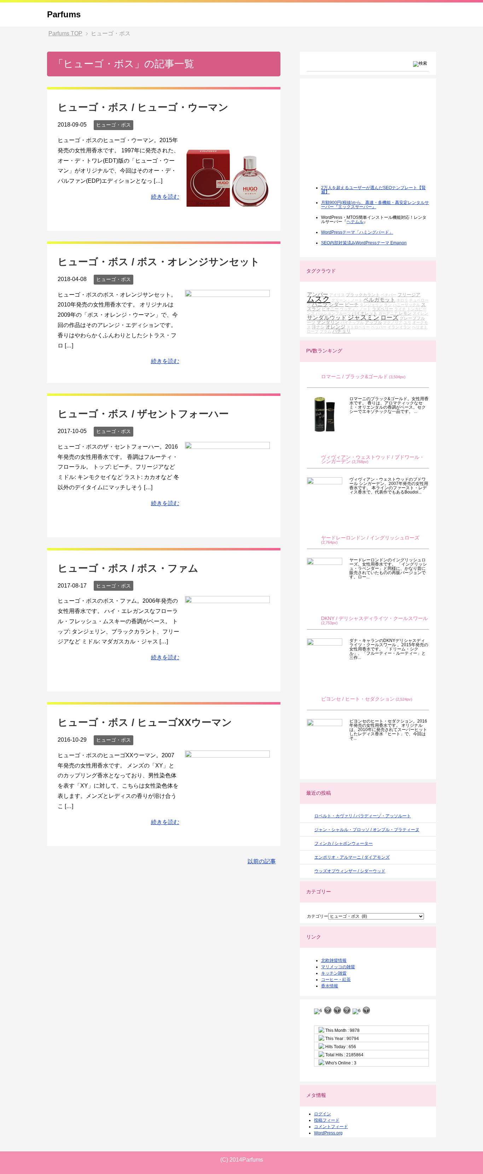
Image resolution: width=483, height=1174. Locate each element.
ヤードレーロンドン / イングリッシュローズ (370, 538)
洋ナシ (318, 327)
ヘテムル (355, 221)
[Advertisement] (360, 136)
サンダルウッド (327, 318)
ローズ (389, 317)
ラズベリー (382, 308)
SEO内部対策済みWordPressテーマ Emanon (364, 242)
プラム (325, 331)
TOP (65, 33)
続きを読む (165, 197)
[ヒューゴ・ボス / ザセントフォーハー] (227, 521)
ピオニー (330, 308)
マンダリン (327, 322)
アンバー (317, 294)
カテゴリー (317, 916)
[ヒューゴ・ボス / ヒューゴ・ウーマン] (227, 215)
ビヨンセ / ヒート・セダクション (358, 699)
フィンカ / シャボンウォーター (343, 843)
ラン (388, 305)
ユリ (407, 322)
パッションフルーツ (333, 313)
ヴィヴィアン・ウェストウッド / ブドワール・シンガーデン (372, 459)
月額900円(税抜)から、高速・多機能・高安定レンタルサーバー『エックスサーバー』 (375, 204)
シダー (336, 304)
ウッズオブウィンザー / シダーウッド (349, 871)
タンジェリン (371, 305)
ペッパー (378, 327)
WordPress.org (328, 1133)
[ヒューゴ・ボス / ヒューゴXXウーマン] (227, 830)
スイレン (420, 313)
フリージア (408, 294)
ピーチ (352, 304)
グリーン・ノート (346, 300)
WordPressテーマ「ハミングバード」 (357, 232)
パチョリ (341, 331)
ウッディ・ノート (355, 309)
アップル (373, 322)
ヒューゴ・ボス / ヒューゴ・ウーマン (143, 107)
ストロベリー (358, 327)
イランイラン (399, 327)
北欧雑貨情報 (334, 960)
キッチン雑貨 (334, 973)
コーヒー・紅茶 (336, 979)
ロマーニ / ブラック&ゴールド (354, 376)
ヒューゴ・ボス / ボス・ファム (128, 568)
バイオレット (364, 313)
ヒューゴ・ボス (113, 125)
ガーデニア (388, 313)
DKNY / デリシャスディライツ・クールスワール (374, 618)
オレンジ (335, 326)
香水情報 (329, 985)
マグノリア (392, 322)
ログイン (322, 1113)
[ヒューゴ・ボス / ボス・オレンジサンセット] (227, 355)
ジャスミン (363, 317)
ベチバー (388, 295)
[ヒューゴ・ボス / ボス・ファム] (227, 675)
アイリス (337, 295)
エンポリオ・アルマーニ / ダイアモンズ (352, 857)
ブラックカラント (363, 294)
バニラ (320, 304)
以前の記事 (262, 861)
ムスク (318, 299)
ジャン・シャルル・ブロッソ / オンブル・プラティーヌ (366, 829)
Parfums (64, 14)
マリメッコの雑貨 (338, 966)
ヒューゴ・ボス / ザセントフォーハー (143, 413)
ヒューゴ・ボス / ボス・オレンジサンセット (159, 261)
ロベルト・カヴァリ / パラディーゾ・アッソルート (362, 815)
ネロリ (402, 300)
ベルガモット (379, 300)
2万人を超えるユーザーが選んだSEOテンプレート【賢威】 (373, 189)
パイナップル (352, 322)
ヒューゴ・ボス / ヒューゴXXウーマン (145, 722)
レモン (405, 313)
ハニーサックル (406, 305)
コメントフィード (331, 1126)
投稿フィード (326, 1120)
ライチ (400, 309)
